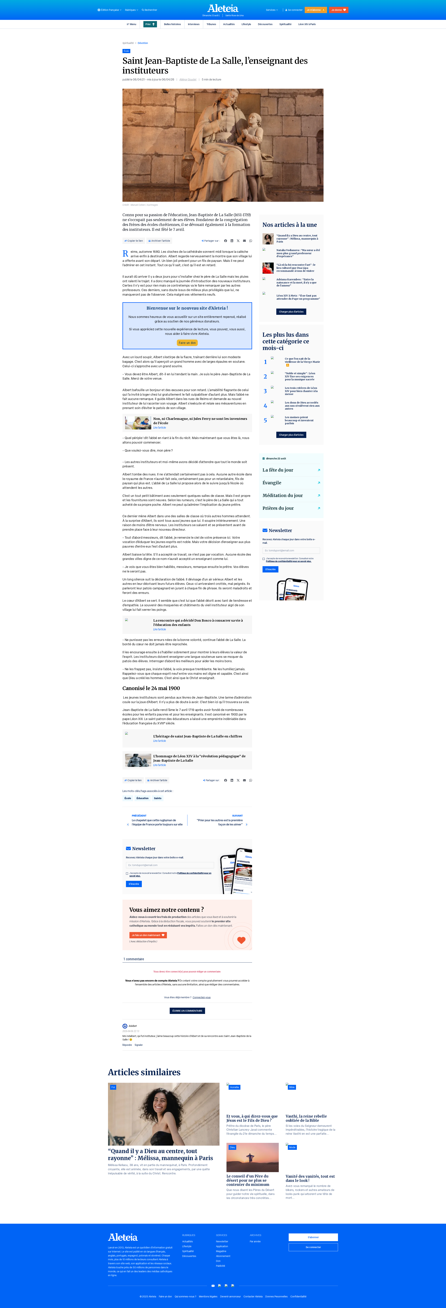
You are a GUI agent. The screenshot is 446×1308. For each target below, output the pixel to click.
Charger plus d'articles (291, 311)
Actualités (229, 24)
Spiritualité (285, 24)
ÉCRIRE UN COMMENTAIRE (187, 1010)
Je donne (337, 9)
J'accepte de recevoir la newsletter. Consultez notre (170, 874)
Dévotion (143, 43)
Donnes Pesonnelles (276, 1296)
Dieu (232, 1147)
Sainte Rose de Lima (234, 15)
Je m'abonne (314, 9)
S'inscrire (134, 884)
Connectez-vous (202, 997)
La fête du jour (278, 470)
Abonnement (223, 1256)
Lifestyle (246, 24)
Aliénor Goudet (188, 79)
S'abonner (313, 1237)
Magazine (221, 1251)
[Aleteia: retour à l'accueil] (223, 8)
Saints (157, 798)
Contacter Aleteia (253, 1296)
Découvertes (265, 24)
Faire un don (187, 343)
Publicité (220, 1265)
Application (222, 1246)
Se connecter (295, 9)
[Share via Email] (244, 240)
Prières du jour (278, 508)
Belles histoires (172, 24)
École (128, 798)
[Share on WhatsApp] (250, 240)
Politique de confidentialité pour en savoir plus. (289, 561)
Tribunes (211, 24)
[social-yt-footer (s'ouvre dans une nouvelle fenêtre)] (213, 1286)
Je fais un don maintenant (146, 935)
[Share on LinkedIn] (231, 240)
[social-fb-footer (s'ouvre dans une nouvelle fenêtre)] (219, 1286)
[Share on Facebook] (225, 240)
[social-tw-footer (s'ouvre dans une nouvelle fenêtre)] (226, 1286)
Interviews (193, 24)
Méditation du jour (283, 495)
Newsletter (222, 1241)
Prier (148, 24)
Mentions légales (208, 1296)
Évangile (272, 483)
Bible (292, 1087)
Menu (133, 24)
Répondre (127, 1045)
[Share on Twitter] (238, 240)
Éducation (142, 798)
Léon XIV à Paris (307, 24)
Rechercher (151, 9)
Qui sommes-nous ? (185, 1296)
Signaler (139, 1045)
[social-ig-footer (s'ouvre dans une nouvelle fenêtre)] (232, 1286)
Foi (113, 1087)
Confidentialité (298, 1296)
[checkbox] (127, 873)
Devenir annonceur (230, 1296)
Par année (255, 1241)
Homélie (234, 1087)
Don (218, 1261)
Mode (292, 1147)
